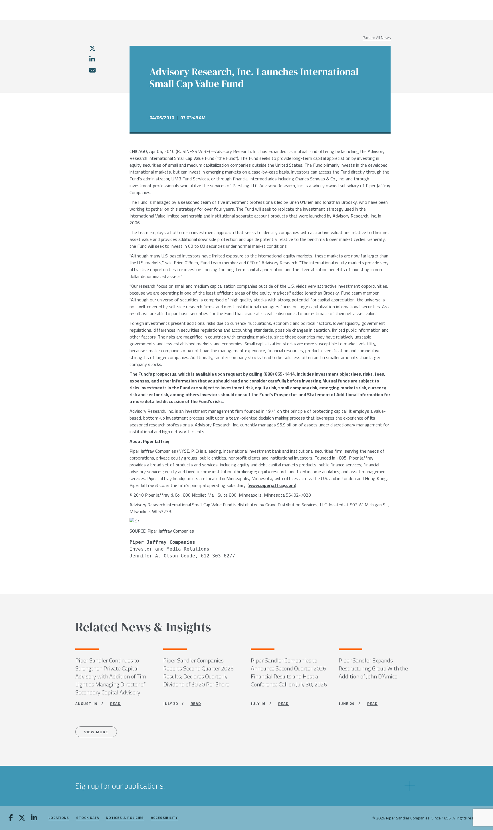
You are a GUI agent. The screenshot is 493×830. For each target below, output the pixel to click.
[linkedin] (92, 59)
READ (115, 703)
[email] (92, 70)
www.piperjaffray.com (272, 485)
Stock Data (87, 818)
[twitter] (92, 48)
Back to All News (377, 37)
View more (96, 732)
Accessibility (164, 818)
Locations (59, 818)
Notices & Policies (125, 818)
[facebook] (11, 818)
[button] (246, 786)
